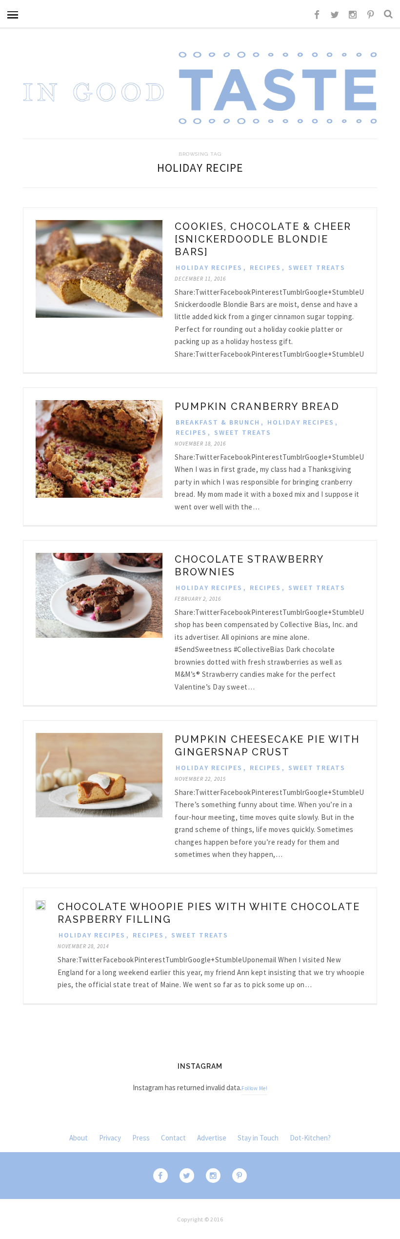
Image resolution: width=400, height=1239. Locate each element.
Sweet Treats (316, 267)
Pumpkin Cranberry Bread (257, 406)
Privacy (110, 1137)
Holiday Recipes (209, 267)
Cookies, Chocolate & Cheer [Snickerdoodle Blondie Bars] (263, 239)
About (78, 1137)
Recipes (265, 267)
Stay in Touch (258, 1137)
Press (141, 1137)
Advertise (211, 1137)
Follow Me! (254, 1088)
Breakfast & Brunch (218, 422)
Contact (173, 1137)
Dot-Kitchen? (310, 1137)
